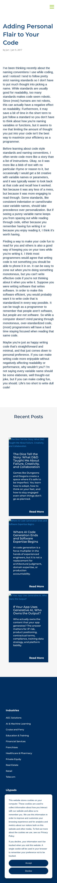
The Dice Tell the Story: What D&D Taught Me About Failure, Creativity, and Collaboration (26, 460)
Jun (7, 49)
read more (36, 511)
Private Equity (13, 759)
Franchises (12, 747)
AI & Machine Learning (18, 723)
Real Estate (12, 765)
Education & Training (17, 735)
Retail (9, 771)
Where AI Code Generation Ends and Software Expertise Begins (25, 536)
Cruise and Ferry (15, 729)
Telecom (10, 776)
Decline (28, 871)
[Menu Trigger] (52, 6)
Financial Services (16, 741)
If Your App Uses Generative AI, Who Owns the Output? (27, 610)
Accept (28, 863)
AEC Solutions (13, 717)
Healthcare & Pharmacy (19, 753)
